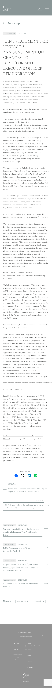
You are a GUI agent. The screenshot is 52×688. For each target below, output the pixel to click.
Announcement (10, 33)
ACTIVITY (17, 649)
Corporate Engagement (17, 654)
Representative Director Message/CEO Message (32, 646)
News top (14, 23)
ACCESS (29, 661)
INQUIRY (29, 667)
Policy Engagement (16, 659)
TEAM (28, 643)
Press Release (38, 601)
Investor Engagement (17, 657)
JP (39, 8)
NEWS (28, 655)
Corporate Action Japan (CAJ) (15, 445)
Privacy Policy (26, 681)
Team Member (28, 649)
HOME (16, 643)
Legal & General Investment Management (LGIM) (24, 396)
